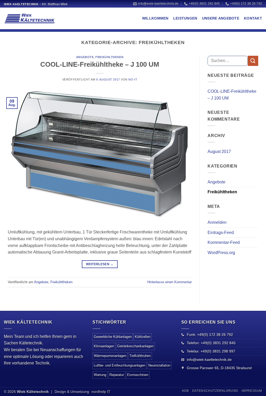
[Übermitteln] (253, 61)
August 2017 (219, 151)
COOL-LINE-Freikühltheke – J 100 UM (99, 64)
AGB (185, 391)
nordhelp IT (100, 391)
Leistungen (185, 18)
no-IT (132, 79)
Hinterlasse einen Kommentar (169, 282)
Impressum (252, 391)
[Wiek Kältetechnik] (30, 18)
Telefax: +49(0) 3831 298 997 (211, 351)
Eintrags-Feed (221, 232)
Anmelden (217, 222)
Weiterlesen (100, 264)
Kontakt (253, 18)
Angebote (85, 57)
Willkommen (155, 18)
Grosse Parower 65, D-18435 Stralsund (219, 368)
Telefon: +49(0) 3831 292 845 (211, 343)
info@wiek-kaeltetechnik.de (209, 359)
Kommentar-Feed (224, 242)
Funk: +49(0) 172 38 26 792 (210, 334)
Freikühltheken (109, 57)
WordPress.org (221, 252)
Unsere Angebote (220, 18)
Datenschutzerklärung (215, 391)
